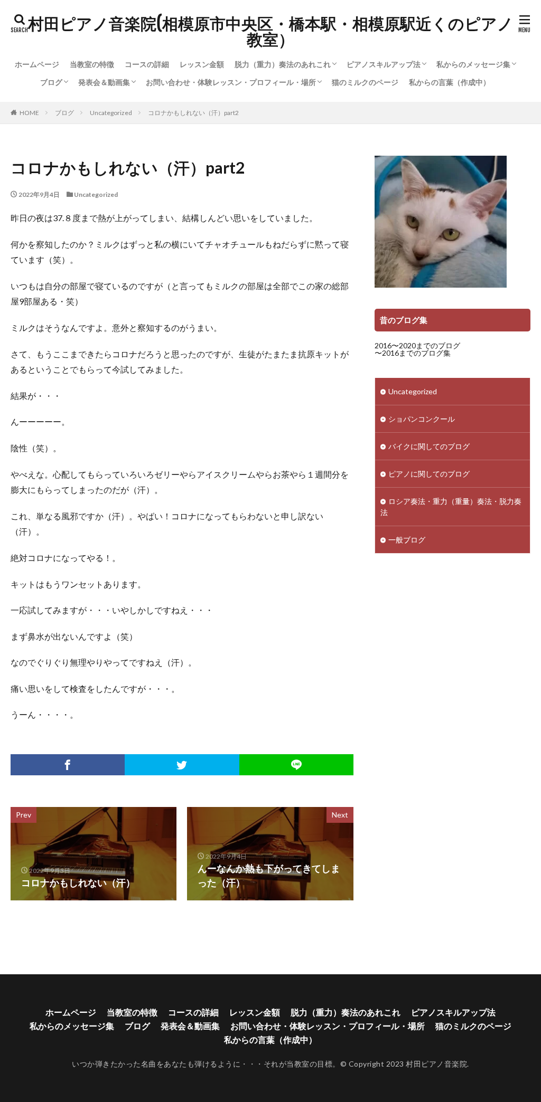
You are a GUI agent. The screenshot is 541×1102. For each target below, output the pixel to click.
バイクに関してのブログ (429, 446)
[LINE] (296, 764)
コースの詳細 (147, 64)
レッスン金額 (202, 64)
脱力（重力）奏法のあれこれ (283, 64)
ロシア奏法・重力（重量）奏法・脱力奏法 (450, 507)
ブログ (51, 82)
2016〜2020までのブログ (417, 345)
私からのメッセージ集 (473, 64)
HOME (29, 113)
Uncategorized (111, 113)
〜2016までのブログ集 (413, 352)
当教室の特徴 (92, 64)
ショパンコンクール (421, 418)
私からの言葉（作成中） (449, 82)
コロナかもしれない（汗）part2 (193, 113)
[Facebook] (68, 764)
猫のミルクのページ (365, 82)
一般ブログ (406, 539)
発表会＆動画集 (104, 82)
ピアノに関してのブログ (429, 473)
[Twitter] (182, 764)
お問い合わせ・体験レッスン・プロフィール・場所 (231, 82)
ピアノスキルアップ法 (384, 64)
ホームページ (37, 64)
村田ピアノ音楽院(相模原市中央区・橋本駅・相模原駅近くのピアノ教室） (271, 32)
